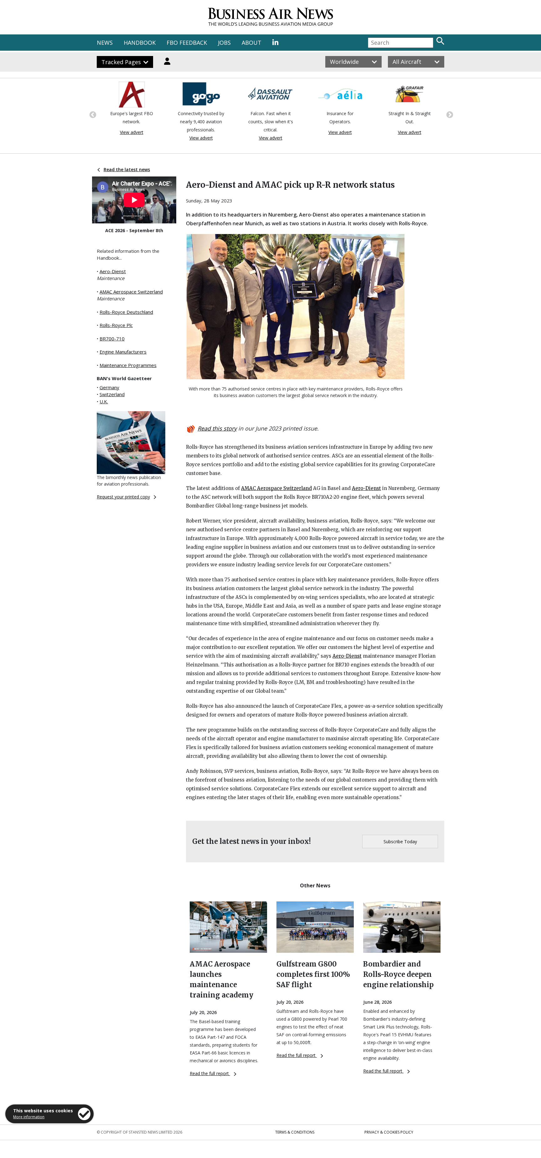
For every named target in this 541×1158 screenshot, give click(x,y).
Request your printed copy (123, 497)
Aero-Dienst (113, 271)
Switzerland (112, 394)
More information (28, 1117)
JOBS (224, 42)
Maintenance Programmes (128, 365)
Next (449, 114)
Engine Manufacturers (123, 352)
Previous (92, 114)
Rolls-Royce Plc (116, 325)
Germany (109, 387)
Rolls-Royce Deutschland (126, 312)
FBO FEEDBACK (187, 42)
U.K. (104, 401)
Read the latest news (127, 169)
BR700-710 (112, 338)
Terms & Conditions (294, 1132)
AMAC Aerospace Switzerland (131, 291)
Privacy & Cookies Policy (388, 1132)
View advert (131, 132)
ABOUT (251, 42)
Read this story (217, 428)
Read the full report (210, 1073)
